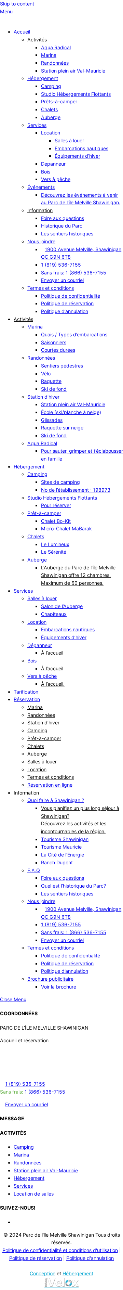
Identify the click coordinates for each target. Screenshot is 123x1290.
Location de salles (34, 1194)
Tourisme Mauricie (61, 847)
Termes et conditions (50, 288)
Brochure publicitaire (50, 979)
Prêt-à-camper (44, 513)
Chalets (49, 109)
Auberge (50, 117)
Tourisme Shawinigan (64, 839)
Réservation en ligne (49, 785)
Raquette (51, 381)
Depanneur (53, 164)
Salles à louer (69, 140)
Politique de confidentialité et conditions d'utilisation (60, 1250)
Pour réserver (56, 505)
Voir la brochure (58, 987)
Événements (41, 187)
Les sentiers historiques (67, 233)
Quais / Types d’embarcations (74, 334)
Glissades (52, 420)
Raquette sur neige (62, 427)
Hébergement (42, 78)
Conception (42, 1273)
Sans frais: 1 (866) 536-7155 (73, 272)
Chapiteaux (54, 614)
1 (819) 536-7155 (61, 265)
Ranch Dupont (57, 862)
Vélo (46, 373)
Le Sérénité (53, 552)
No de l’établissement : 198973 (75, 490)
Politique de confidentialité (70, 296)
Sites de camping (60, 482)
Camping (51, 86)
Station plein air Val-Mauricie (73, 71)
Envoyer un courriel (62, 280)
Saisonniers (53, 342)
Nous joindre (41, 241)
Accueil (22, 32)
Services (36, 125)
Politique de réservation (67, 303)
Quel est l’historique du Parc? (73, 886)
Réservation (27, 699)
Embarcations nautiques (81, 148)
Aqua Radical (56, 47)
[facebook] (16, 1222)
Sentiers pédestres (62, 366)
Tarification (26, 692)
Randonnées (55, 63)
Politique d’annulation (64, 311)
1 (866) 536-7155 (45, 1092)
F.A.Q (33, 870)
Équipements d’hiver (77, 156)
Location (50, 133)
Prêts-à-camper (59, 101)
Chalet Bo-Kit (56, 521)
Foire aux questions (62, 218)
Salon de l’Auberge (62, 606)
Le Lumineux (55, 544)
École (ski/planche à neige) (71, 412)
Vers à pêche (55, 179)
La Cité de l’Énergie (62, 854)
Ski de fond (54, 389)
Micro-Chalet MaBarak (66, 528)
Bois (45, 172)
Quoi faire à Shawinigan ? (55, 800)
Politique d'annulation (90, 1258)
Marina (48, 55)
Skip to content (17, 4)
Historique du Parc (61, 226)
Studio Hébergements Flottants (76, 94)
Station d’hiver (43, 397)
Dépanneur (39, 645)
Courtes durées (58, 350)
